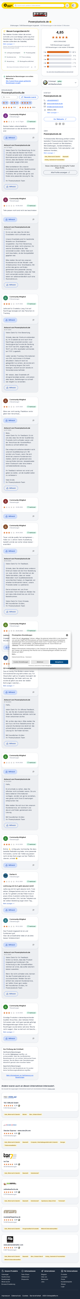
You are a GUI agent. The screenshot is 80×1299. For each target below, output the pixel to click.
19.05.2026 (19, 507)
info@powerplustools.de (55, 107)
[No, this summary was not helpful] (35, 67)
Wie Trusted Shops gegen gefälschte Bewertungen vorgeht (18, 82)
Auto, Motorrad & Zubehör (52, 156)
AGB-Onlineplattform (50, 1296)
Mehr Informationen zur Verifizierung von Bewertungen (19, 1076)
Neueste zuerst (30, 97)
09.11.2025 (19, 926)
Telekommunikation (10, 1145)
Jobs (42, 1282)
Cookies (25, 1296)
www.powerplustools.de (55, 103)
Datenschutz (16, 1296)
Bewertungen (6, 1279)
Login (62, 1286)
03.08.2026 (19, 205)
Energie (62, 1142)
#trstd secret (6, 1282)
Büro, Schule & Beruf (35, 1114)
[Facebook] (56, 124)
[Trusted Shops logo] (8, 5)
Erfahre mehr (51, 1089)
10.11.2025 (7, 954)
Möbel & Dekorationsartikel (49, 1228)
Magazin (44, 1274)
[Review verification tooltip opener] (50, 22)
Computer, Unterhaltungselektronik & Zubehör (44, 1142)
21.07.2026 (19, 304)
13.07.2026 (19, 406)
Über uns (44, 1277)
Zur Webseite (59, 119)
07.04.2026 (7, 702)
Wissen (63, 1284)
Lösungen (64, 1277)
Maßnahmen (14, 1054)
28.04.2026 (19, 532)
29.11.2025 (19, 881)
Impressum (6, 1296)
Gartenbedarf (35, 1173)
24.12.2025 (19, 844)
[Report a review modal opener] (33, 137)
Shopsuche (25, 1279)
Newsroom (44, 1279)
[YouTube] (63, 124)
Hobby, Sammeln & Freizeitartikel (54, 159)
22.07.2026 (7, 329)
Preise (63, 1279)
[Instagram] (60, 124)
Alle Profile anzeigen (59, 172)
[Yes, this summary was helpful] (31, 67)
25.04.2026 (19, 631)
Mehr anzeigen (52, 112)
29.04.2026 (7, 561)
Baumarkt (65, 156)
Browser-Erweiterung (8, 1284)
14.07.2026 (7, 430)
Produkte (64, 1274)
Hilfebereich (25, 1277)
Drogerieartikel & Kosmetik (31, 1228)
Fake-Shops (25, 1274)
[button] (67, 5)
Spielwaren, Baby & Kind (48, 1201)
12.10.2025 (19, 1013)
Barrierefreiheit (35, 1296)
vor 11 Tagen (20, 121)
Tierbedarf (61, 1201)
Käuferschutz (6, 1277)
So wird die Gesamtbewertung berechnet (60, 72)
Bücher (25, 1114)
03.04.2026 (19, 762)
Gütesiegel (5, 1274)
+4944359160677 (53, 100)
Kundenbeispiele (66, 1282)
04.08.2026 (7, 229)
